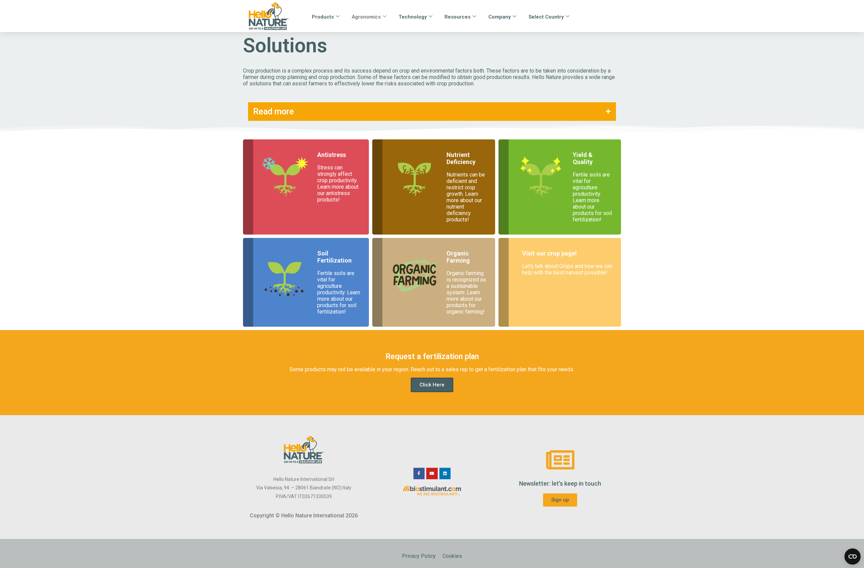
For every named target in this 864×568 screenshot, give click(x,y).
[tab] (432, 111)
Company (499, 17)
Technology (413, 17)
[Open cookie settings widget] (852, 556)
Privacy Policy (419, 556)
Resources (457, 17)
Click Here (432, 385)
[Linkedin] (445, 473)
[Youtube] (432, 473)
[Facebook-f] (419, 473)
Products (323, 17)
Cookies (452, 556)
